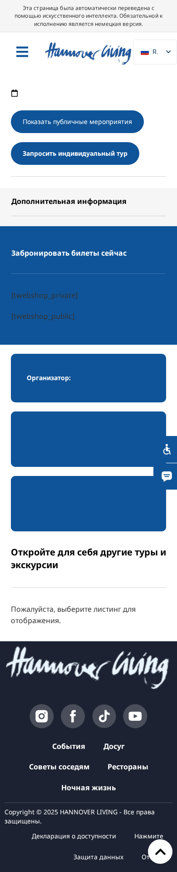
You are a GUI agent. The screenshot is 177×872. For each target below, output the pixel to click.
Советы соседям (59, 767)
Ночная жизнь (88, 788)
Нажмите (148, 836)
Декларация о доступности (74, 836)
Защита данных (98, 856)
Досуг (114, 746)
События (68, 746)
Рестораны (128, 767)
